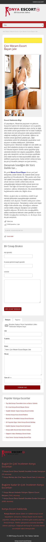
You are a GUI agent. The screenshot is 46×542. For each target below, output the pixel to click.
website (6, 272)
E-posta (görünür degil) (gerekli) (14, 262)
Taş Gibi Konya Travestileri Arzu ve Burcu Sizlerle (21, 403)
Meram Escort (14, 31)
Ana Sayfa (6, 31)
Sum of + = (7, 377)
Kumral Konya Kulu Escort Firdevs (17, 415)
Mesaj (6, 354)
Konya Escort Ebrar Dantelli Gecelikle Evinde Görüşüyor (24, 471)
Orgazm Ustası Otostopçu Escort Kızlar (18, 433)
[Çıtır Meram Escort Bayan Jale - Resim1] (8, 113)
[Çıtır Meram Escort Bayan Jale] (23, 82)
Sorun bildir (10, 236)
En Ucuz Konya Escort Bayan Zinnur (17, 407)
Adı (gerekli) (8, 252)
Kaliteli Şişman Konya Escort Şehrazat (18, 426)
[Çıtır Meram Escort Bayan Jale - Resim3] (21, 113)
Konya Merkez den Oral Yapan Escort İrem (20, 477)
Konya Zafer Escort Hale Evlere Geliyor (18, 430)
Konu (6, 346)
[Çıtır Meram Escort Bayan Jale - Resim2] (14, 113)
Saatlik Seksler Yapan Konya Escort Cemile (20, 411)
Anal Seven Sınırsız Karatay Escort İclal (18, 437)
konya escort (19, 541)
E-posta (7, 338)
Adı (5, 331)
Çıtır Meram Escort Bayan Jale (15, 47)
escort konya (27, 541)
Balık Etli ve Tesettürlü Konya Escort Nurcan (20, 418)
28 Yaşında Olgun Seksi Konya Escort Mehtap (20, 422)
